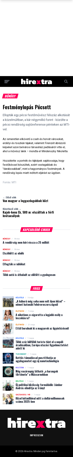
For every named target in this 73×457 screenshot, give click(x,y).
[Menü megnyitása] (7, 81)
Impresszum (36, 435)
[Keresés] (66, 81)
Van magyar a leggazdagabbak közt (25, 199)
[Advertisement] (36, 38)
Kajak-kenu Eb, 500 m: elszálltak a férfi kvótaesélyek (28, 212)
